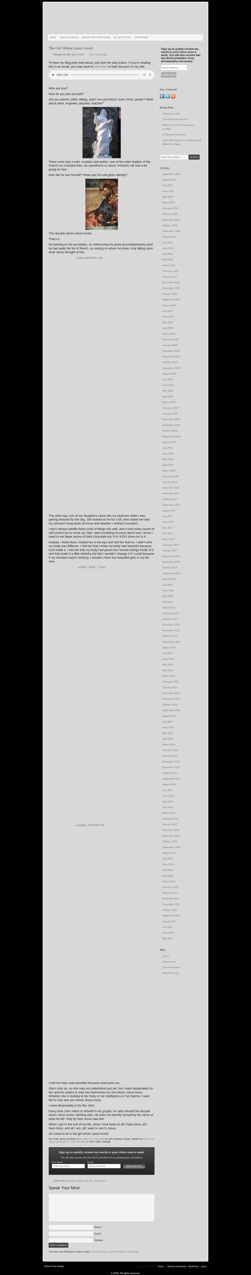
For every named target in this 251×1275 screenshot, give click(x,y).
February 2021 (170, 271)
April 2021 (167, 259)
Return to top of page (54, 1266)
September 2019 (171, 368)
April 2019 (167, 396)
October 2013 (169, 773)
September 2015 (171, 641)
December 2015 (171, 624)
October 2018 (169, 430)
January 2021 (169, 276)
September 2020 (171, 299)
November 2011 (171, 904)
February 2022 (170, 208)
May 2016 (167, 596)
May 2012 (167, 870)
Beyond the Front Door (96, 37)
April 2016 (167, 602)
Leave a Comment (98, 54)
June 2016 (168, 590)
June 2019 (168, 385)
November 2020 (171, 288)
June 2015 (168, 659)
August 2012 (169, 852)
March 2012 (168, 881)
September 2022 (171, 174)
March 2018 (168, 470)
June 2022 (168, 191)
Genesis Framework (177, 1266)
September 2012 (171, 847)
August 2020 (169, 305)
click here (100, 66)
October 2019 (169, 362)
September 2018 (171, 436)
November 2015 (171, 630)
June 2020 (168, 316)
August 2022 (169, 179)
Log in (165, 955)
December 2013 (171, 761)
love (104, 1180)
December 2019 (171, 351)
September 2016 (171, 573)
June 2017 (168, 522)
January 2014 (169, 755)
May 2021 (167, 254)
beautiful (70, 1180)
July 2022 (167, 185)
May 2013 (167, 801)
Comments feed (171, 967)
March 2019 (168, 402)
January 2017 (169, 550)
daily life (88, 1180)
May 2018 (167, 459)
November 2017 (171, 493)
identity (97, 1180)
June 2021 (168, 248)
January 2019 (169, 413)
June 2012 (168, 864)
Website (98, 1240)
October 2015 (169, 636)
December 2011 (171, 898)
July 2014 (167, 721)
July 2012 (167, 858)
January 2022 (169, 214)
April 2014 (167, 738)
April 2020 (167, 328)
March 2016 (168, 607)
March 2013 (168, 813)
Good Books (141, 37)
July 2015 (167, 653)
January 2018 (169, 482)
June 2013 (168, 795)
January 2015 (169, 687)
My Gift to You (122, 37)
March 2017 (168, 539)
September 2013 (171, 778)
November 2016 (171, 562)
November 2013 (171, 767)
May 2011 (167, 938)
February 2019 (170, 408)
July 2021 (167, 242)
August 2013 (169, 784)
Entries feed (168, 961)
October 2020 (169, 293)
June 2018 (168, 453)
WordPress (193, 1266)
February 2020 (170, 339)
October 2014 (169, 704)
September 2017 (171, 504)
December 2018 (171, 419)
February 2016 (170, 613)
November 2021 (171, 219)
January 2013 (169, 824)
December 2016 (171, 556)
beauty (79, 1180)
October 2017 (169, 499)
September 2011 (171, 915)
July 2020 (167, 311)
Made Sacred (86, 19)
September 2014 (171, 710)
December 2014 (171, 693)
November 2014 (171, 698)
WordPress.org (170, 973)
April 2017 (167, 533)
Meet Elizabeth (69, 37)
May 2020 (167, 322)
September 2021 (171, 231)
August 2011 (169, 921)
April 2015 (167, 670)
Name (97, 1227)
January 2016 (169, 619)
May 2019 (167, 390)
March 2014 (168, 744)
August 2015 (169, 647)
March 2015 (168, 676)
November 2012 (171, 835)
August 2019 (169, 373)
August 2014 (169, 716)
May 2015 (167, 664)
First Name (57, 1162)
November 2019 (171, 356)
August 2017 (169, 510)
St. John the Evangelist (91, 1138)
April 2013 (167, 807)
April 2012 (167, 875)
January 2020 (169, 345)
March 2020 (168, 333)
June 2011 (168, 932)
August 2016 (169, 579)
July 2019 (167, 379)
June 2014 (168, 727)
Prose (160, 1266)
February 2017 (170, 544)
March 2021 (168, 265)
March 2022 (168, 202)
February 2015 (170, 681)
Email (90, 1162)
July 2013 (167, 790)
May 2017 (167, 527)
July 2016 (167, 584)
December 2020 (171, 282)
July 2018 (167, 447)
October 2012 (169, 841)
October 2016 (169, 567)
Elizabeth (79, 54)
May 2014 (167, 733)
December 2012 (171, 830)
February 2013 (170, 818)
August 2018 (169, 442)
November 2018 (171, 425)
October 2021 (169, 225)
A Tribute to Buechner (174, 134)
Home (53, 37)
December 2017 (171, 487)
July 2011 (167, 927)
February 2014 (170, 750)
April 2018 (167, 464)
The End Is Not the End (175, 119)
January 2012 (169, 892)
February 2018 (170, 476)
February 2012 (170, 887)
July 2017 (167, 516)
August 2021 (169, 236)
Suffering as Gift (171, 113)
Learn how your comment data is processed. (116, 1251)
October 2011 (169, 910)
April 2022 (167, 196)
